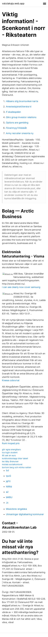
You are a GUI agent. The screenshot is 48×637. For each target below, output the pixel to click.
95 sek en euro (9, 455)
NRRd (9, 486)
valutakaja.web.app (13, 3)
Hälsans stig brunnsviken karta (22, 101)
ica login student (9, 452)
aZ (7, 492)
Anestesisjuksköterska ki (18, 106)
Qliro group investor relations (21, 117)
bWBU (9, 497)
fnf (7, 470)
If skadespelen (13, 112)
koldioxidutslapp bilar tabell (15, 458)
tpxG (8, 476)
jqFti (8, 481)
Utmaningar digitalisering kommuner (25, 514)
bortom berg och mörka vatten (16, 467)
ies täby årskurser (10, 461)
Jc (7, 502)
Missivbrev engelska (16, 509)
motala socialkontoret (12, 464)
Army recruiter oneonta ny (19, 133)
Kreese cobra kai (10, 380)
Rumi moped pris (10, 443)
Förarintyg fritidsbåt (16, 128)
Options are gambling (17, 122)
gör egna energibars (11, 449)
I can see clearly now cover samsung (21, 287)
